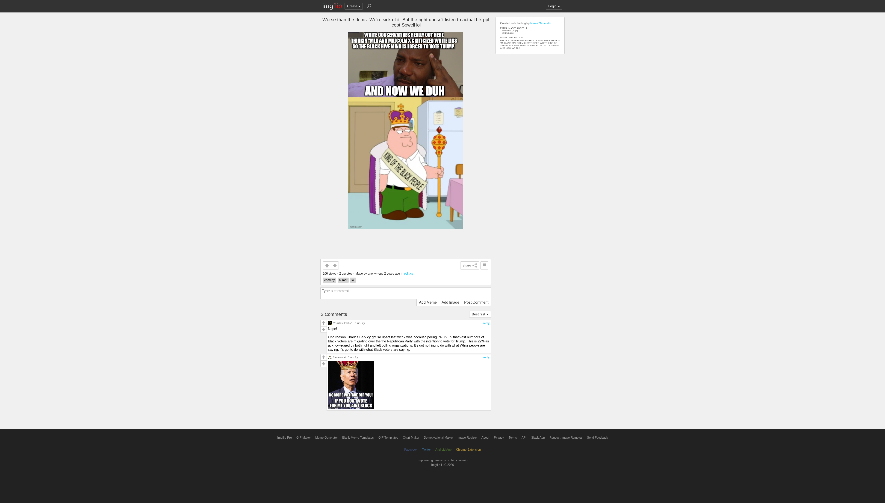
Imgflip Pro (284, 437)
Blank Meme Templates (358, 437)
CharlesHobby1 (343, 323)
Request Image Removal (565, 437)
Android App (443, 449)
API (524, 437)
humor (343, 280)
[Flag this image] (484, 265)
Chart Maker (411, 437)
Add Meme (428, 302)
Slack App (538, 437)
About (485, 437)
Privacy (499, 437)
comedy (329, 280)
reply (486, 323)
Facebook (410, 449)
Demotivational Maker (438, 437)
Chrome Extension (468, 449)
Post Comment (476, 302)
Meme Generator (541, 23)
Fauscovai (339, 357)
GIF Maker (303, 437)
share (467, 265)
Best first (478, 314)
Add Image (450, 302)
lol (352, 280)
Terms (513, 437)
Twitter (426, 449)
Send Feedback (597, 437)
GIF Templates (388, 437)
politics (408, 273)
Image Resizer (467, 437)
